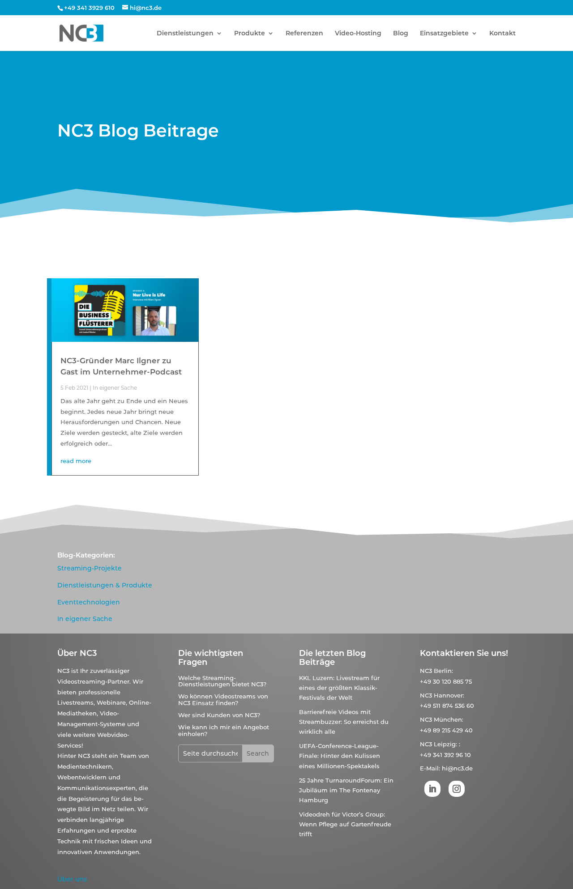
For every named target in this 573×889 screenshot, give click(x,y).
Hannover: (449, 695)
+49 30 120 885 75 (446, 681)
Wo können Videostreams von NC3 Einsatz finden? (223, 699)
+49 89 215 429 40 (446, 730)
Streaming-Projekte (89, 568)
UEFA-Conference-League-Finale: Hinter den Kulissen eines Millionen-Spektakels (339, 755)
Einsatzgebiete (444, 33)
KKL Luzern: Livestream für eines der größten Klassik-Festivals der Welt (339, 687)
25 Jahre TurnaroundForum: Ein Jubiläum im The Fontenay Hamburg (346, 790)
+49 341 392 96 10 (445, 754)
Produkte (249, 33)
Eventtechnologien (88, 602)
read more (75, 460)
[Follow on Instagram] (457, 789)
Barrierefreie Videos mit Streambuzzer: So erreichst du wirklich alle (344, 721)
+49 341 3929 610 (89, 7)
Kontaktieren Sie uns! (464, 653)
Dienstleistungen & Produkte (104, 585)
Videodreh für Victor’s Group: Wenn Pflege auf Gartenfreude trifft (345, 824)
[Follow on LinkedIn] (432, 789)
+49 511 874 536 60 (447, 705)
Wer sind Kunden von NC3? (219, 715)
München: (448, 719)
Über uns (72, 879)
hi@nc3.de (457, 768)
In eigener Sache (115, 387)
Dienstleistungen (185, 33)
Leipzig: (445, 744)
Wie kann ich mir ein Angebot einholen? (223, 730)
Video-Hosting (358, 33)
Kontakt (502, 33)
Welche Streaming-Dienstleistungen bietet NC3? (222, 681)
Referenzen (304, 33)
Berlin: (443, 670)
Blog (400, 33)
